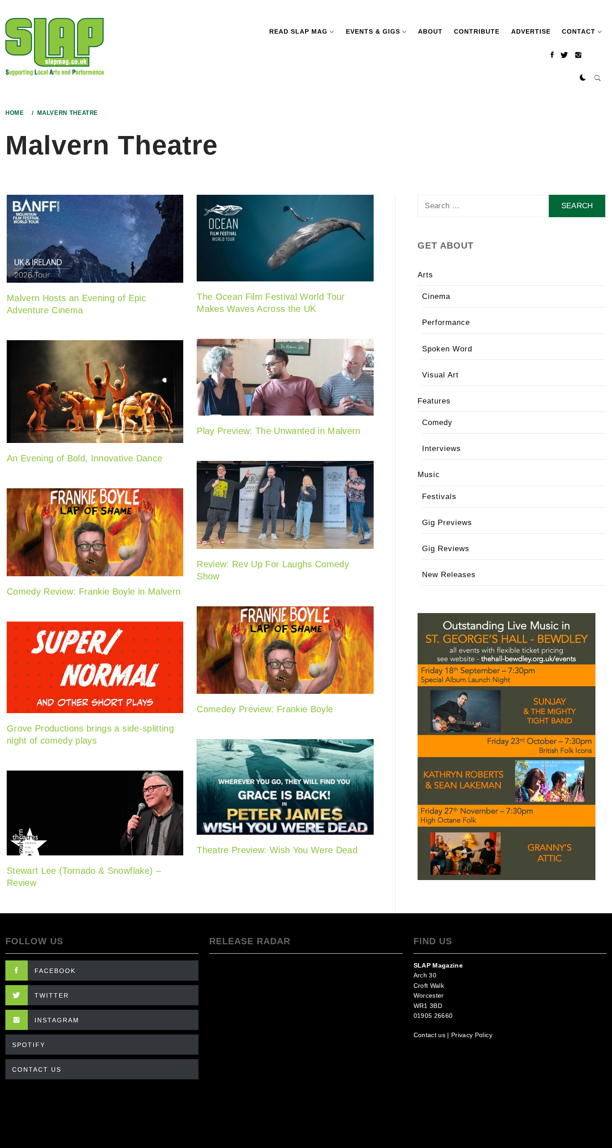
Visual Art (440, 375)
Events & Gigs (373, 31)
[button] (583, 78)
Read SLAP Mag (298, 31)
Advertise (531, 31)
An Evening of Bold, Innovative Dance (84, 458)
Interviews (441, 448)
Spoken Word (447, 349)
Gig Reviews (446, 548)
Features (434, 401)
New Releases (449, 574)
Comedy (437, 422)
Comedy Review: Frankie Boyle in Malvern (94, 591)
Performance (446, 322)
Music (429, 474)
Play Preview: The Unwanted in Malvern (279, 431)
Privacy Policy (471, 1034)
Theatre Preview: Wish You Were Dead (277, 850)
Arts (425, 275)
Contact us (429, 1034)
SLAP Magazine (438, 965)
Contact (578, 31)
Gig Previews (447, 522)
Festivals (439, 496)
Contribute (477, 31)
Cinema (436, 296)
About (430, 31)
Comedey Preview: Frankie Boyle (265, 709)
